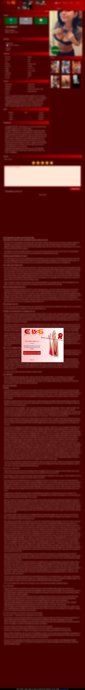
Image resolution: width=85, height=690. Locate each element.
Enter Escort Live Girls (32, 353)
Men (37, 3)
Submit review (75, 189)
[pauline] (65, 31)
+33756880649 (11, 27)
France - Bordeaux (14, 45)
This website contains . (32, 342)
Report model (42, 194)
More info (66, 689)
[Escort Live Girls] (9, 2)
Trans (25, 7)
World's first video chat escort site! (52, 338)
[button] (57, 2)
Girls (24, 3)
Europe (8, 50)
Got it (61, 689)
